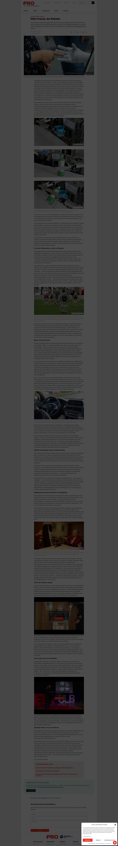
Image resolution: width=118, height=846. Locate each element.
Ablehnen (98, 840)
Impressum (108, 843)
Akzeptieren (87, 840)
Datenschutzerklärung (100, 843)
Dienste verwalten (87, 836)
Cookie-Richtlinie (91, 843)
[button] (115, 824)
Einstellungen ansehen (109, 840)
